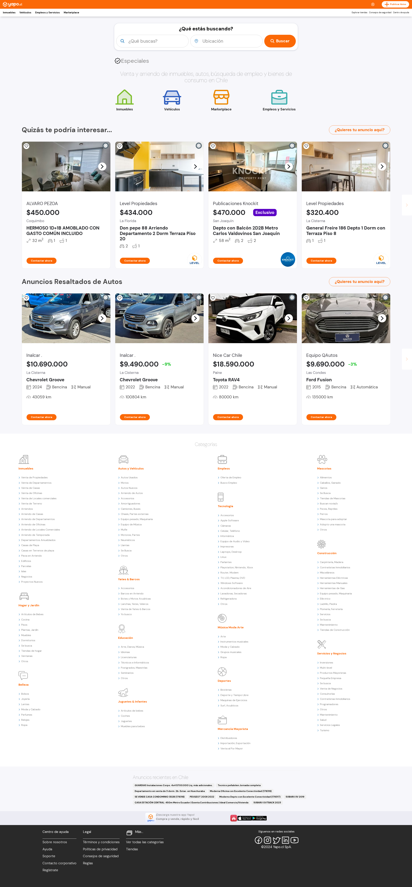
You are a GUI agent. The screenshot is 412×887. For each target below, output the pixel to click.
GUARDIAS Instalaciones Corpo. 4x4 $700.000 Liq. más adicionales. (174, 785)
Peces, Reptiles (328, 509)
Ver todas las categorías (145, 842)
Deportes (224, 681)
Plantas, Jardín (29, 630)
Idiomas (125, 652)
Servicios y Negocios (331, 653)
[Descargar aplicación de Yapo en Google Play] (259, 818)
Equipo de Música (131, 524)
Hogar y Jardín (29, 605)
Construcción (327, 553)
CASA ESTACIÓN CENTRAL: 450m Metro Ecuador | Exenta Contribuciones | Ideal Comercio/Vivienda (191, 802)
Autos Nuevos (129, 488)
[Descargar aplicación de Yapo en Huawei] (233, 818)
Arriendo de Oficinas (33, 524)
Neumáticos (128, 540)
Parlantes (226, 562)
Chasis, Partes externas (135, 514)
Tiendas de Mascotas (332, 498)
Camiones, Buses (130, 509)
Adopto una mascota (332, 524)
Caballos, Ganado (330, 482)
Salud (323, 720)
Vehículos (25, 12)
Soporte (48, 856)
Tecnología (225, 506)
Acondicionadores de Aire (235, 588)
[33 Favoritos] (120, 146)
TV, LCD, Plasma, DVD (232, 578)
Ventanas (27, 656)
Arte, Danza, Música (132, 646)
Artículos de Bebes (32, 614)
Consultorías (327, 693)
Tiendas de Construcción (335, 630)
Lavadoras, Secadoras (233, 593)
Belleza (24, 685)
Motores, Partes (130, 535)
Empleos (224, 468)
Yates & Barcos (129, 579)
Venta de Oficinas (31, 493)
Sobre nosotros (54, 842)
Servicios (325, 614)
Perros (324, 514)
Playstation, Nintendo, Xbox (236, 567)
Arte (223, 636)
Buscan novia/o (329, 503)
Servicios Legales (330, 725)
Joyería (25, 699)
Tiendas (132, 849)
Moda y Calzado (30, 709)
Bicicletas (226, 689)
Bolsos (25, 693)
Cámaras (225, 525)
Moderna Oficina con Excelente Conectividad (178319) (241, 791)
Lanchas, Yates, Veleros (134, 604)
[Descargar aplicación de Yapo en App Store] (244, 818)
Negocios (26, 576)
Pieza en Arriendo (31, 555)
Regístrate (50, 870)
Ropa (24, 725)
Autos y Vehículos (131, 468)
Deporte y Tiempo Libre (234, 695)
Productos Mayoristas (333, 673)
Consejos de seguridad (380, 12)
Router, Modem (229, 572)
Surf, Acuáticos (229, 705)
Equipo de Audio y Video (235, 541)
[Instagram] (267, 840)
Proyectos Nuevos (32, 581)
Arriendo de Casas (32, 514)
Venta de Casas (30, 488)
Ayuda (47, 849)
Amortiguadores (130, 503)
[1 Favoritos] (26, 298)
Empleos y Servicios (47, 12)
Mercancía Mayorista (233, 729)
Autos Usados (129, 477)
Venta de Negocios (331, 688)
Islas (23, 571)
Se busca (26, 645)
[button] (102, 166)
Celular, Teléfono (230, 531)
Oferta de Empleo (230, 477)
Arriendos (27, 509)
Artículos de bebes (132, 710)
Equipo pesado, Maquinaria (137, 519)
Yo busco (126, 614)
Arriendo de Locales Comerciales (40, 529)
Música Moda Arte (231, 627)
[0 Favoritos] (306, 298)
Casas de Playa (30, 545)
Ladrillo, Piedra (328, 604)
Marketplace (71, 12)
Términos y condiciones (101, 842)
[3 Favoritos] (120, 298)
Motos (125, 482)
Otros (24, 661)
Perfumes (26, 714)
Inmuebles (9, 12)
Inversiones (326, 662)
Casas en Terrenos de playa (37, 550)
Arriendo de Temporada (35, 535)
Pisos (24, 624)
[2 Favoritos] (26, 146)
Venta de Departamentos (36, 482)
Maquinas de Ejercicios (233, 700)
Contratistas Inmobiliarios (335, 567)
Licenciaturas (129, 657)
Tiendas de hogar (31, 650)
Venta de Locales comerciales (38, 498)
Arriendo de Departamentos (38, 519)
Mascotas (324, 468)
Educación (125, 638)
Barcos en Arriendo (132, 593)
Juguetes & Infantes (132, 702)
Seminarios (127, 673)
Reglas (88, 863)
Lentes (25, 704)
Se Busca (126, 550)
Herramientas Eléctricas (334, 578)
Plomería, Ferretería (331, 609)
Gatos (323, 488)
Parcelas (26, 566)
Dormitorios (28, 640)
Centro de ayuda (401, 12)
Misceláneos (327, 572)
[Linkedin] (285, 840)
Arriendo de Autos (132, 493)
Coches (125, 716)
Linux (223, 557)
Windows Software (231, 583)
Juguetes (126, 721)
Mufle (124, 529)
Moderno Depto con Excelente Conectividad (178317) (250, 796)
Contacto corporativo (59, 863)
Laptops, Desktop (231, 552)
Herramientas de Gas (332, 588)
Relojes (25, 720)
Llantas (125, 545)
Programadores (329, 704)
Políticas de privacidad (100, 849)
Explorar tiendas (359, 12)
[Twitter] (276, 840)
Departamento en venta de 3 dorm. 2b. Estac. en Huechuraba (170, 791)
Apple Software (229, 520)
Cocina (25, 619)
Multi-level (326, 667)
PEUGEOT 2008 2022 (202, 796)
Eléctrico (325, 598)
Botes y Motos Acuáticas (136, 598)
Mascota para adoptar (333, 519)
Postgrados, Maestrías (134, 667)
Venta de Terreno (31, 503)
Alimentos (326, 477)
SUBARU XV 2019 (295, 796)
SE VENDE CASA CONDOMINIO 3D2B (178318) (160, 796)
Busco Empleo (228, 482)
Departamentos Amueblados (38, 540)
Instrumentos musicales (234, 641)
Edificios (26, 561)
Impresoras (227, 546)
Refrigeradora (228, 598)
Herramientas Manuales (333, 583)
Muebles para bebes (133, 726)
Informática (227, 536)
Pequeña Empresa (330, 678)
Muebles (26, 635)
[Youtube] (294, 840)
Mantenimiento (329, 624)
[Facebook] (258, 840)
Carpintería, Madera (331, 562)
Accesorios (127, 498)
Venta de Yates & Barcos (135, 609)
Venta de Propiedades (34, 477)
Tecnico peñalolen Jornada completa (239, 785)
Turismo (324, 730)
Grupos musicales (230, 652)
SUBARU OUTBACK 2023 (267, 802)
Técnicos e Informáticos (135, 662)
